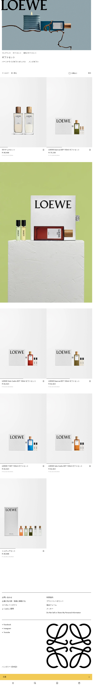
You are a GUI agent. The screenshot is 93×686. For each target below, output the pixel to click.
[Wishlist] (57, 683)
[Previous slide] (4, 232)
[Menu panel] (13, 683)
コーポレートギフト (9, 605)
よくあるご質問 (8, 609)
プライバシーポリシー (54, 601)
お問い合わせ (7, 597)
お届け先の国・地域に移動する (14, 601)
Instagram (7, 628)
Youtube (7, 632)
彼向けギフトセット (30, 53)
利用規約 (49, 597)
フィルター (5, 73)
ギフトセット (17, 53)
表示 (89, 73)
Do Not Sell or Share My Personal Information (63, 613)
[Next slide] (88, 232)
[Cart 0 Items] (79, 683)
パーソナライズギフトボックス (14, 62)
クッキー (49, 609)
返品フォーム (51, 605)
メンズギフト (34, 62)
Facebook (7, 625)
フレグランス (6, 53)
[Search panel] (35, 683)
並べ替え (14, 73)
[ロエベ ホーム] (24, 5)
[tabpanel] (46, 232)
